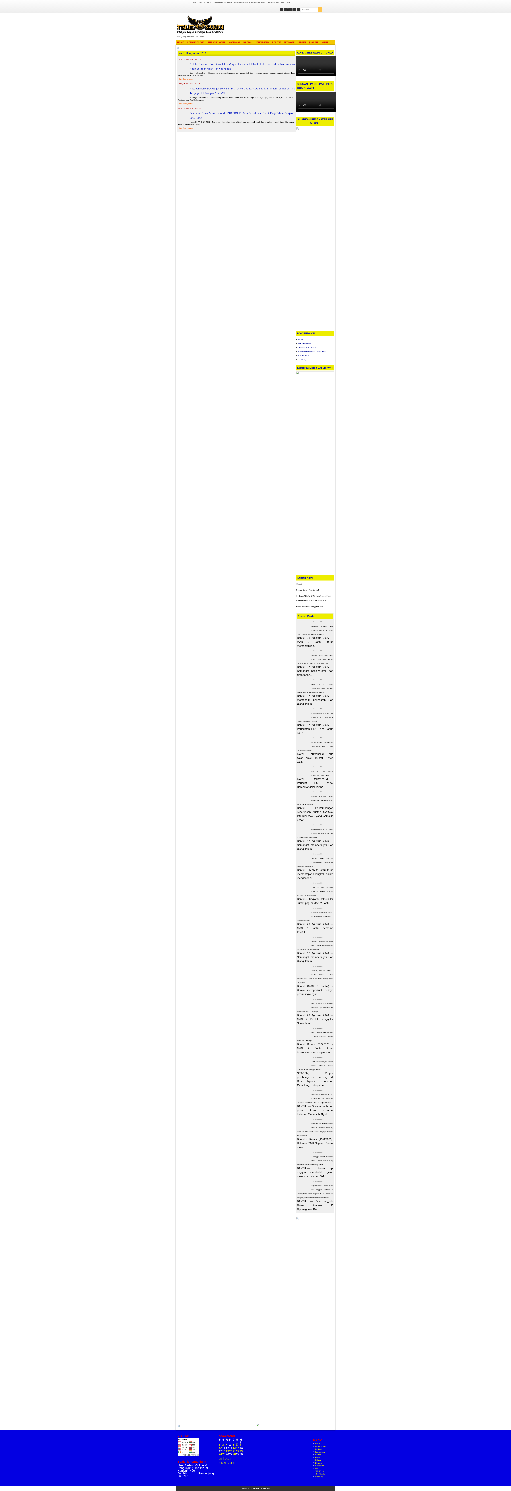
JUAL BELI (314, 42)
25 (223, 1454)
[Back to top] (504, 1483)
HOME (194, 2)
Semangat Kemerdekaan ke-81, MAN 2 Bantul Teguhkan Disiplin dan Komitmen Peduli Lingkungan (315, 945)
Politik (276, 42)
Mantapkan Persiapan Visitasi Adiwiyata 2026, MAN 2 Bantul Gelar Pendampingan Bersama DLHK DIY (315, 630)
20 (230, 1451)
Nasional (234, 42)
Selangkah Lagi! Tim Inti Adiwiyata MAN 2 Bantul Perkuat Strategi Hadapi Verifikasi (315, 862)
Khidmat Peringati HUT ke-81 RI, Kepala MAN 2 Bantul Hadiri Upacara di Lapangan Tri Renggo (315, 717)
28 (234, 1454)
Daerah (247, 42)
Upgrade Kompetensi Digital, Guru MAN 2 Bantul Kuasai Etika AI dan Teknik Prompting (315, 800)
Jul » (231, 1463)
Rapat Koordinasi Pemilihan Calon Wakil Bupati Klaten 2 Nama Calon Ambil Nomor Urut (315, 746)
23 (241, 1451)
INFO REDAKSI (205, 2)
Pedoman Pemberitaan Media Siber (250, 2)
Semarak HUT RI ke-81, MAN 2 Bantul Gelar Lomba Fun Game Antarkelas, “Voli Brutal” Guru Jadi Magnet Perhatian (315, 1099)
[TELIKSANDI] (200, 24)
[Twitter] (285, 10)
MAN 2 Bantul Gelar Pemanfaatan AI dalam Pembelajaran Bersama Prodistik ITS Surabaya (315, 1036)
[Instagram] (294, 10)
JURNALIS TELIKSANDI (223, 2)
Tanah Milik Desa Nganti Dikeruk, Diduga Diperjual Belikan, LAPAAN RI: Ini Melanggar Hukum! (315, 1065)
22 (237, 1451)
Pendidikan (262, 42)
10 (220, 1448)
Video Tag (285, 2)
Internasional (216, 42)
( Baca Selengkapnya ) (186, 79)
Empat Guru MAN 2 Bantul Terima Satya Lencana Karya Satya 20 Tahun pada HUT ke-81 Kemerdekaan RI (315, 688)
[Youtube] (298, 10)
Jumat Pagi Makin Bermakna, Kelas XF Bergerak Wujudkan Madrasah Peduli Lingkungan (315, 891)
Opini (325, 42)
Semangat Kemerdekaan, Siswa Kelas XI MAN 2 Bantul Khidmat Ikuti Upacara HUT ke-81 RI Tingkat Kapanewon (315, 659)
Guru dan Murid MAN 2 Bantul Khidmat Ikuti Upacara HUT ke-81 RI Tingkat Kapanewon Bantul (315, 833)
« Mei (222, 1463)
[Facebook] (281, 10)
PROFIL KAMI (273, 2)
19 (227, 1451)
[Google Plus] (290, 10)
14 (234, 1448)
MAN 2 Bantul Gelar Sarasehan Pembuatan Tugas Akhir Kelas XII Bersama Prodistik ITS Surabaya (315, 1007)
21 (234, 1451)
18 (223, 1451)
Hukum (302, 42)
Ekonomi (289, 42)
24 (220, 1454)
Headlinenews (195, 42)
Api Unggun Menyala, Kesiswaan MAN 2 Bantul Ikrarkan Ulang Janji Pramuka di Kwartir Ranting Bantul (315, 1161)
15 (237, 1448)
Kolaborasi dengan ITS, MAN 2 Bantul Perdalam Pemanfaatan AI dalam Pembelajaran (315, 916)
